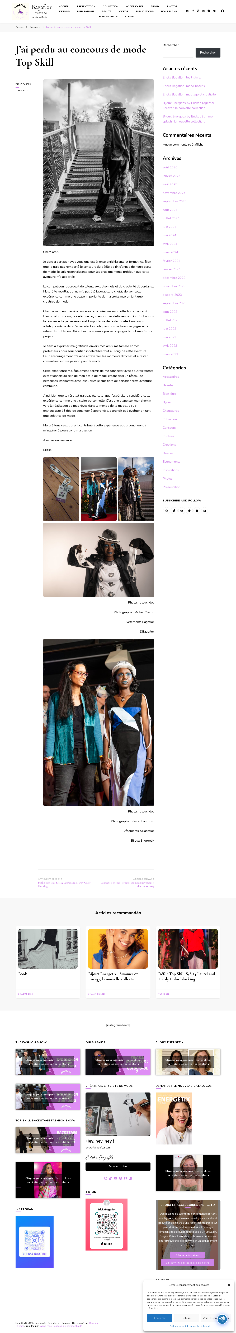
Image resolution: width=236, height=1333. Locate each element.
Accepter (160, 1318)
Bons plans (169, 11)
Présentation (86, 6)
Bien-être (169, 394)
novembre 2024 (174, 193)
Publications (145, 11)
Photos (172, 6)
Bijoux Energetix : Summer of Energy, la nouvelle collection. (113, 976)
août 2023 (170, 312)
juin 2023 (169, 329)
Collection (111, 6)
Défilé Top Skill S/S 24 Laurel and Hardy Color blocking (186, 976)
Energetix (147, 840)
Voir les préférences (216, 1318)
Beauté (106, 11)
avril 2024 (170, 244)
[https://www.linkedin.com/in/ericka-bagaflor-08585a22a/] (204, 510)
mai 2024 (169, 235)
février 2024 (171, 261)
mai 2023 (169, 337)
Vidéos (123, 11)
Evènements (171, 462)
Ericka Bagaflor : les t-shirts (182, 77)
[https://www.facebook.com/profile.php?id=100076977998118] (196, 510)
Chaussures (171, 411)
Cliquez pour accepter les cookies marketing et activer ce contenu (48, 1062)
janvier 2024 (172, 269)
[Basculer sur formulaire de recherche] (222, 11)
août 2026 (170, 167)
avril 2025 (170, 184)
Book (22, 973)
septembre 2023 (175, 303)
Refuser (187, 1318)
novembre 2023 (174, 286)
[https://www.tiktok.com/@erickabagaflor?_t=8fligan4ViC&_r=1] (174, 510)
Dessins (64, 11)
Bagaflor (42, 7)
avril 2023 (170, 346)
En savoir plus (117, 1166)
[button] (229, 1285)
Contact (131, 16)
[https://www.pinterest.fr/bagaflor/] (189, 510)
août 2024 (170, 210)
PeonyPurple (23, 84)
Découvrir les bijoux (188, 1255)
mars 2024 (170, 252)
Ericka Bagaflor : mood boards (184, 86)
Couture (168, 436)
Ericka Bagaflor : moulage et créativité (189, 94)
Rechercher (171, 45)
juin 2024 (169, 227)
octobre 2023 (172, 295)
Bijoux (155, 6)
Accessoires (134, 6)
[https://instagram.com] (166, 510)
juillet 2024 (171, 218)
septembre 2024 (175, 201)
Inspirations (85, 11)
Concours (169, 428)
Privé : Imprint (203, 1326)
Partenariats (108, 16)
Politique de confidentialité (182, 1326)
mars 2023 (170, 354)
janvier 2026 (172, 176)
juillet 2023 (171, 320)
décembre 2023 (174, 278)
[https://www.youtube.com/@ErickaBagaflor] (181, 510)
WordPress (46, 1326)
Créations (169, 445)
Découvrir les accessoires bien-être (187, 1262)
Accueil (64, 6)
